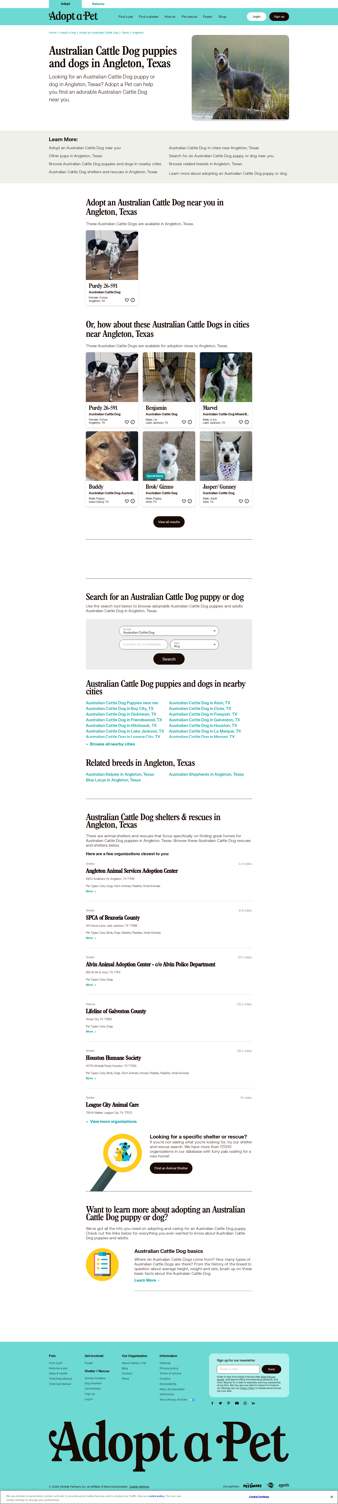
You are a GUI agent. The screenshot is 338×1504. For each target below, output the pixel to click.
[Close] (331, 1496)
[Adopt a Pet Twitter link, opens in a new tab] (221, 1403)
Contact (127, 1373)
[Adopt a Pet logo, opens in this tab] (169, 1449)
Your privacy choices (174, 1399)
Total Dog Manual (60, 1378)
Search (168, 659)
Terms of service (170, 1373)
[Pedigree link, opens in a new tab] (270, 1485)
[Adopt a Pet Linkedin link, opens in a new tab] (253, 1403)
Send (271, 1369)
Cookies (165, 1378)
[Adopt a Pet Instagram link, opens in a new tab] (246, 1403)
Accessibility (168, 1383)
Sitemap (165, 1363)
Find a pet (55, 1363)
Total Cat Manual (60, 1383)
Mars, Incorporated (172, 1389)
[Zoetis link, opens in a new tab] (284, 1485)
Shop (222, 16)
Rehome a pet (58, 1368)
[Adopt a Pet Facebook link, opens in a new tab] (213, 1403)
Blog (125, 1368)
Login (256, 16)
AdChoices (167, 1394)
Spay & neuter (58, 1373)
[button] (126, 300)
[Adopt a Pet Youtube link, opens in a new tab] (238, 1403)
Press (125, 1378)
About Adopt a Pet (134, 1363)
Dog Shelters (93, 1383)
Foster (207, 16)
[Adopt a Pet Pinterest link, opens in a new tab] (230, 1403)
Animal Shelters (95, 1378)
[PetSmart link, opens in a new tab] (252, 1485)
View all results (169, 522)
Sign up (279, 16)
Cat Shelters (93, 1388)
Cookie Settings (139, 1486)
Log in (89, 1399)
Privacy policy (169, 1368)
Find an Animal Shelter (171, 1168)
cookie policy (156, 1496)
